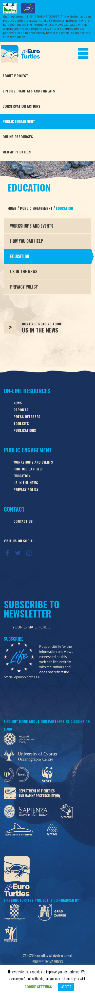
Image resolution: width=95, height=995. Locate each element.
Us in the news (25, 482)
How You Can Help (26, 241)
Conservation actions (21, 106)
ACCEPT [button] (66, 986)
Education (64, 208)
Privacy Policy (24, 287)
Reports (20, 409)
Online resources (18, 136)
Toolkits (21, 423)
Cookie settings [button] (38, 986)
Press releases (26, 416)
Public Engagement (36, 208)
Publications (24, 430)
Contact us (23, 521)
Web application (17, 151)
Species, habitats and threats (29, 90)
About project (15, 75)
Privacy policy (25, 489)
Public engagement (19, 121)
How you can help (28, 468)
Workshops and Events (31, 226)
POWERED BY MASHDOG (47, 961)
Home (12, 208)
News (17, 402)
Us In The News (23, 272)
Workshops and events (33, 462)
